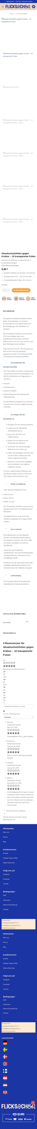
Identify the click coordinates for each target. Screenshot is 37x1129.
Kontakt (5, 853)
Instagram (6, 874)
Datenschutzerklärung (10, 905)
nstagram (6, 979)
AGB (4, 895)
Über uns (6, 832)
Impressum (6, 900)
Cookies (5, 909)
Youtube (5, 884)
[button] (3, 6)
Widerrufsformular (9, 863)
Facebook (6, 879)
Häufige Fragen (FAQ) (10, 858)
